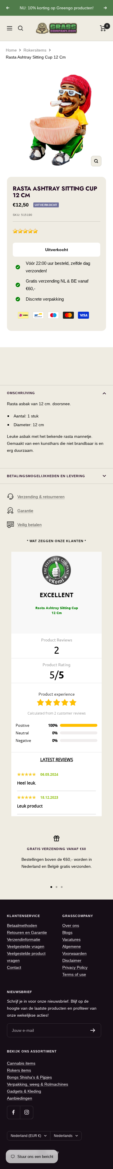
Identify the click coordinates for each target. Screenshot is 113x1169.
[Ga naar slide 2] (56, 887)
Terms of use (74, 974)
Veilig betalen (29, 524)
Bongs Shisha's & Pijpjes (29, 1077)
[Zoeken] (20, 28)
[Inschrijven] (92, 1030)
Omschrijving (21, 393)
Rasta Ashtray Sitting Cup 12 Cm (36, 57)
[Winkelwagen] (103, 28)
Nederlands (63, 1136)
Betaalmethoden (22, 925)
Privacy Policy (75, 967)
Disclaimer (71, 960)
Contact (14, 967)
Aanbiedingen (19, 1098)
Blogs (67, 932)
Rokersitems (34, 50)
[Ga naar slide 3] (62, 887)
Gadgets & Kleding (24, 1091)
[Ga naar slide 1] (51, 887)
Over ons (70, 925)
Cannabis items (21, 1063)
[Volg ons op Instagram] (26, 1112)
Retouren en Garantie (27, 932)
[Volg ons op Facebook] (13, 1112)
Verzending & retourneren (41, 496)
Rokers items (19, 1070)
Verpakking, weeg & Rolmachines (37, 1084)
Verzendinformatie (23, 939)
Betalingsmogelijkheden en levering (46, 476)
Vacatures (71, 939)
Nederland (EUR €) (26, 1136)
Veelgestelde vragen (25, 946)
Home (11, 50)
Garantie (25, 510)
